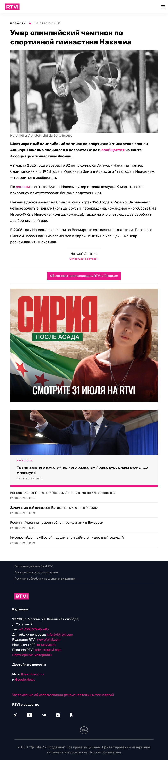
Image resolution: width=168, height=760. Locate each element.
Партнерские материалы (32, 655)
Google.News (25, 679)
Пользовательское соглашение (36, 572)
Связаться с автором (84, 258)
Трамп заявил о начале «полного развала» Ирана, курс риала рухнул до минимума (82, 470)
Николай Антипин (84, 253)
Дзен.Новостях (32, 674)
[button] (163, 6)
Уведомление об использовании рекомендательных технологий (63, 695)
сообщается (113, 150)
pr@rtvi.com (46, 645)
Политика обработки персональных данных (45, 578)
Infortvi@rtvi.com (60, 634)
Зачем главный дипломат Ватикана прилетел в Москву (54, 508)
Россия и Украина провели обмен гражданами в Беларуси (56, 522)
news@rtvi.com (48, 640)
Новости (18, 23)
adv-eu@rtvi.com (48, 650)
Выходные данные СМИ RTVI (33, 566)
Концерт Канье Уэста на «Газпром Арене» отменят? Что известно (62, 493)
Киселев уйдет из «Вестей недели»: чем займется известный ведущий (67, 537)
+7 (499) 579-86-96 (34, 629)
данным (23, 187)
